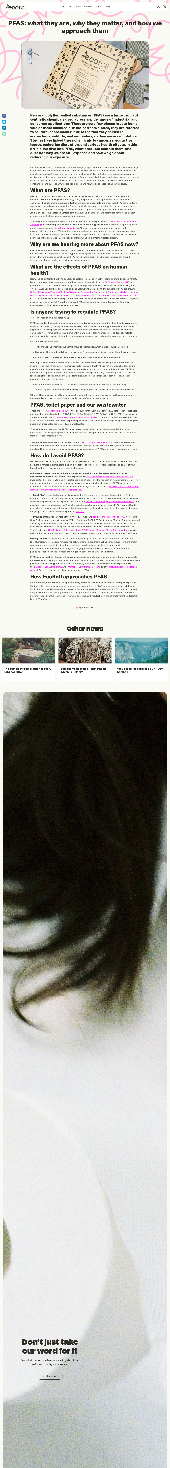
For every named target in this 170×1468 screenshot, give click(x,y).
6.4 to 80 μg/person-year (95, 442)
